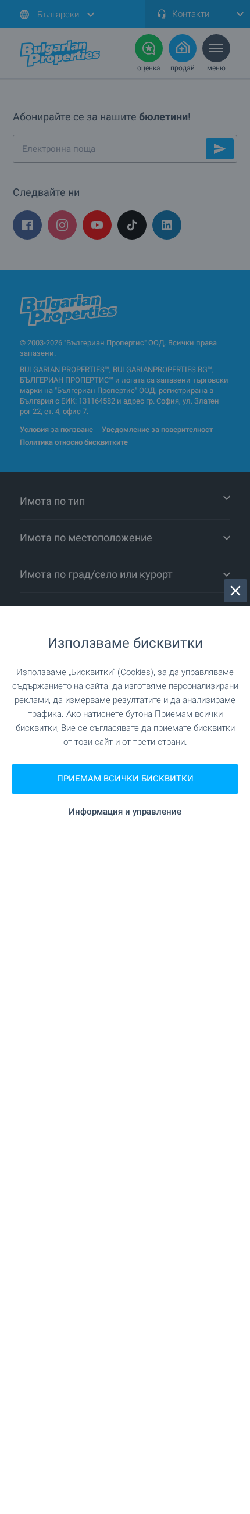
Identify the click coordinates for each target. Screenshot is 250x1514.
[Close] (235, 590)
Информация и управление (125, 812)
